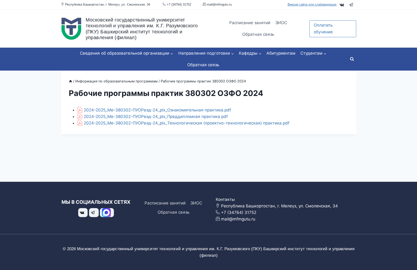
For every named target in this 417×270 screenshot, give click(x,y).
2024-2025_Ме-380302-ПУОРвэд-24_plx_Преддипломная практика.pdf (156, 116)
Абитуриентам (280, 53)
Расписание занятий (249, 22)
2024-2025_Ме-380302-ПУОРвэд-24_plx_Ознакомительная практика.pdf (157, 110)
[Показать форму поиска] (352, 59)
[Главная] (70, 81)
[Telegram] (351, 4)
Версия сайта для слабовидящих (312, 4)
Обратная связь (258, 34)
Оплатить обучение (323, 28)
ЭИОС (281, 22)
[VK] (342, 4)
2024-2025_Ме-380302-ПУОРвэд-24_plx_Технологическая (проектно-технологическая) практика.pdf (186, 123)
